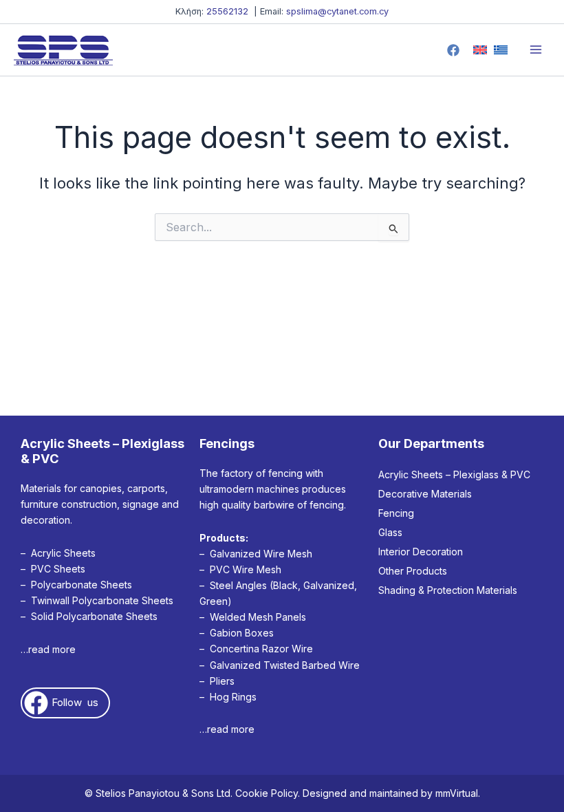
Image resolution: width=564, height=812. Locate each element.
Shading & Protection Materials (447, 590)
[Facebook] (453, 50)
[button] (65, 702)
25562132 (227, 11)
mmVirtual (456, 793)
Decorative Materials (425, 494)
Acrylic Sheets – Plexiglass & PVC (454, 474)
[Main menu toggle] (535, 50)
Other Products (412, 571)
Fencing (396, 513)
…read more (48, 649)
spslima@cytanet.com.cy (337, 11)
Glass (390, 532)
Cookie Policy (266, 793)
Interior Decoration (420, 551)
